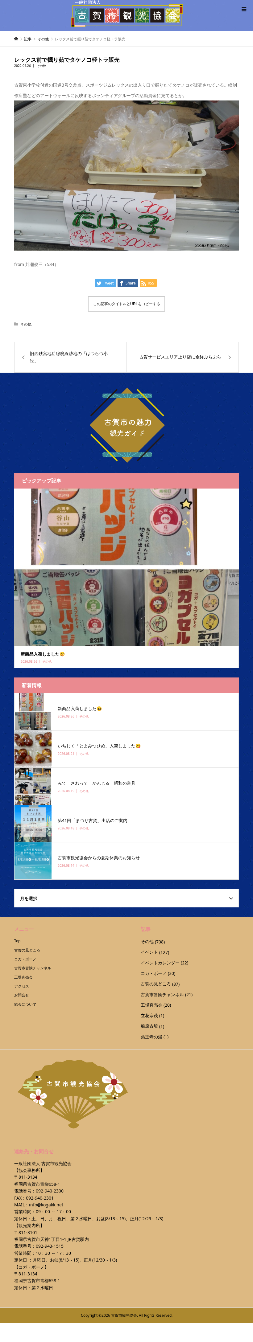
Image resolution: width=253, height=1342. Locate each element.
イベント (149, 952)
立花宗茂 (149, 1015)
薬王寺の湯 (151, 1037)
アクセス (21, 986)
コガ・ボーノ (25, 959)
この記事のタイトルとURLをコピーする (126, 304)
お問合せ (21, 995)
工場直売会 (23, 977)
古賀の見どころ (27, 950)
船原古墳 (149, 1026)
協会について (25, 1004)
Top (17, 940)
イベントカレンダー (160, 963)
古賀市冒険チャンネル (32, 968)
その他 (41, 65)
